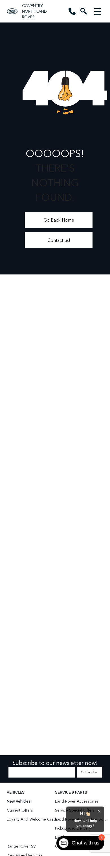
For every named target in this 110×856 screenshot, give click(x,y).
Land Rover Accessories (77, 801)
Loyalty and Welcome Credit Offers (34, 819)
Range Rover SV (21, 846)
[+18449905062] (72, 11)
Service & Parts (71, 792)
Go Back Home (58, 220)
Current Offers (20, 810)
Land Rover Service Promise (80, 837)
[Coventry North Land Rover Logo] (12, 11)
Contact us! (58, 240)
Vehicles (16, 792)
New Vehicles (18, 801)
